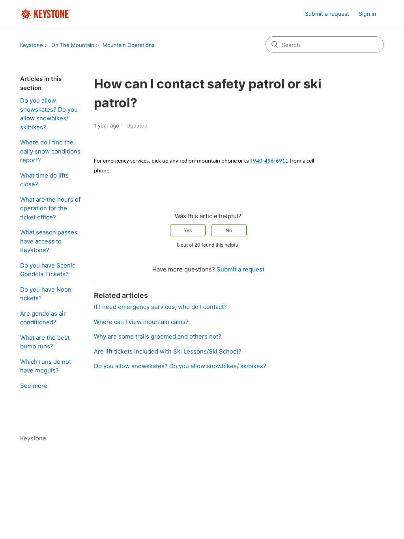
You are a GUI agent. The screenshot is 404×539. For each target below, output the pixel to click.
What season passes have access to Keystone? (48, 241)
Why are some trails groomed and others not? (157, 336)
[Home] (45, 14)
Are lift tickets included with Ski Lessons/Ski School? (167, 351)
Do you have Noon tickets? (45, 294)
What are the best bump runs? (44, 342)
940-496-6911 (270, 161)
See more (33, 385)
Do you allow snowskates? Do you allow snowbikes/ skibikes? (49, 114)
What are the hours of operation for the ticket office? (50, 208)
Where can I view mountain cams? (141, 322)
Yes (188, 230)
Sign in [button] (367, 13)
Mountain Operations (129, 45)
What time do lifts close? (44, 180)
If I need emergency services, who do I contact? (160, 307)
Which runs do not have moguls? (45, 366)
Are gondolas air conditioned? (43, 318)
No (229, 230)
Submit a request (327, 13)
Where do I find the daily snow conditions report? (50, 151)
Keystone (31, 45)
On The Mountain (72, 45)
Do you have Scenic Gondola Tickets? (47, 270)
